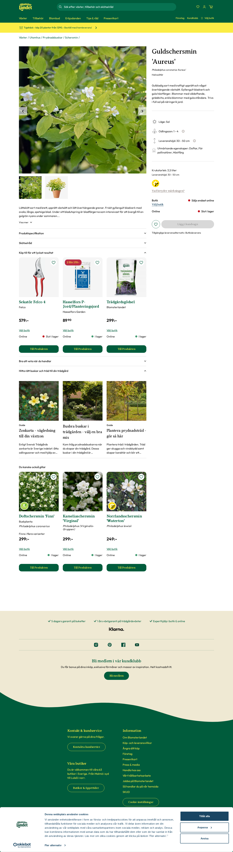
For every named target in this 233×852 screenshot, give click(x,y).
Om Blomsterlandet (135, 737)
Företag (180, 18)
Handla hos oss (132, 770)
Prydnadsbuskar (53, 37)
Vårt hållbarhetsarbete (137, 775)
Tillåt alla (204, 816)
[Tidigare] (23, 111)
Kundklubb (192, 18)
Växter (23, 37)
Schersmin (71, 37)
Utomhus (35, 37)
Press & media (131, 764)
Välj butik (209, 18)
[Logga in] (204, 7)
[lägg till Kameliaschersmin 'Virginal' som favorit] (97, 477)
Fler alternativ (53, 845)
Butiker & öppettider (86, 788)
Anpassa (202, 827)
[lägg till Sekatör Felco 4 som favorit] (53, 262)
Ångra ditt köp (131, 748)
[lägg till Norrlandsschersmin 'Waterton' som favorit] (141, 477)
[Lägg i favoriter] (156, 224)
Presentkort (130, 759)
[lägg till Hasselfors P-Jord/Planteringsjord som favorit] (97, 262)
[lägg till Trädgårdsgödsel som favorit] (141, 262)
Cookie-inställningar (140, 802)
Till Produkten (44, 350)
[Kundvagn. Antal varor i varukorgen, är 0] (211, 7)
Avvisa (204, 838)
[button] (82, 233)
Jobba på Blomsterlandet (138, 781)
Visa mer (23, 222)
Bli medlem (116, 675)
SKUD (126, 792)
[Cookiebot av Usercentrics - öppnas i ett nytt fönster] (22, 845)
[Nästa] (142, 111)
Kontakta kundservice (86, 746)
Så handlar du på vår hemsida (140, 786)
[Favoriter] (198, 7)
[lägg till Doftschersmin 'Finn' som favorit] (53, 477)
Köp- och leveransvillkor (137, 743)
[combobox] (120, 7)
